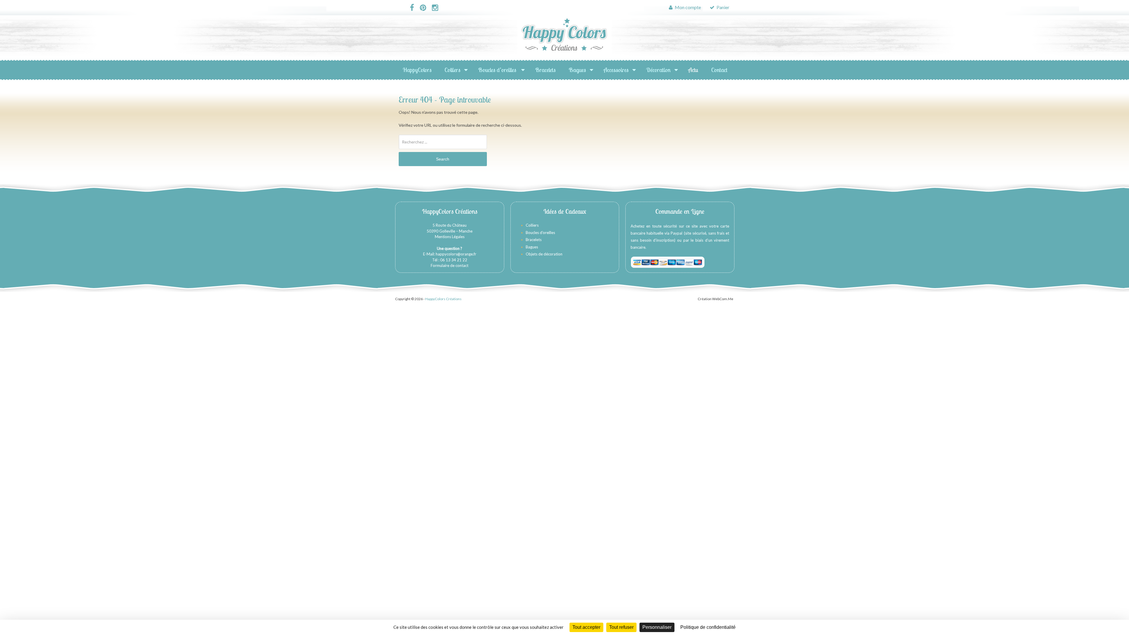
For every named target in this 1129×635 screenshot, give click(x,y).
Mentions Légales (450, 236)
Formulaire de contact (449, 265)
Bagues (577, 69)
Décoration (658, 69)
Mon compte (687, 7)
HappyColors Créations (443, 299)
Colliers (452, 69)
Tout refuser (621, 627)
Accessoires (616, 69)
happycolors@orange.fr (456, 254)
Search (442, 159)
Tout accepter (586, 627)
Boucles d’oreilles (497, 69)
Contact (719, 69)
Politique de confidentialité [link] (708, 627)
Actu (693, 69)
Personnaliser (657, 627)
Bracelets (545, 69)
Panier (722, 7)
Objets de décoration (544, 254)
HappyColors (417, 69)
